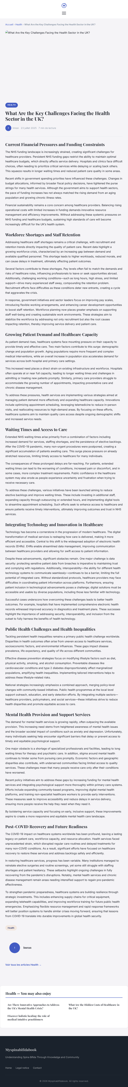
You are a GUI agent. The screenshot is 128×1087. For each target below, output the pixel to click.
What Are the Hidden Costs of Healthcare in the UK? (94, 1006)
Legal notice (22, 1067)
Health (18, 24)
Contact (37, 1067)
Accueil (9, 24)
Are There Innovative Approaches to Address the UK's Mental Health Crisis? (33, 1006)
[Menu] (64, 13)
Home (8, 1067)
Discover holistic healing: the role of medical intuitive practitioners (29, 1017)
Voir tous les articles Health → (23, 964)
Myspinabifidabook (20, 1049)
